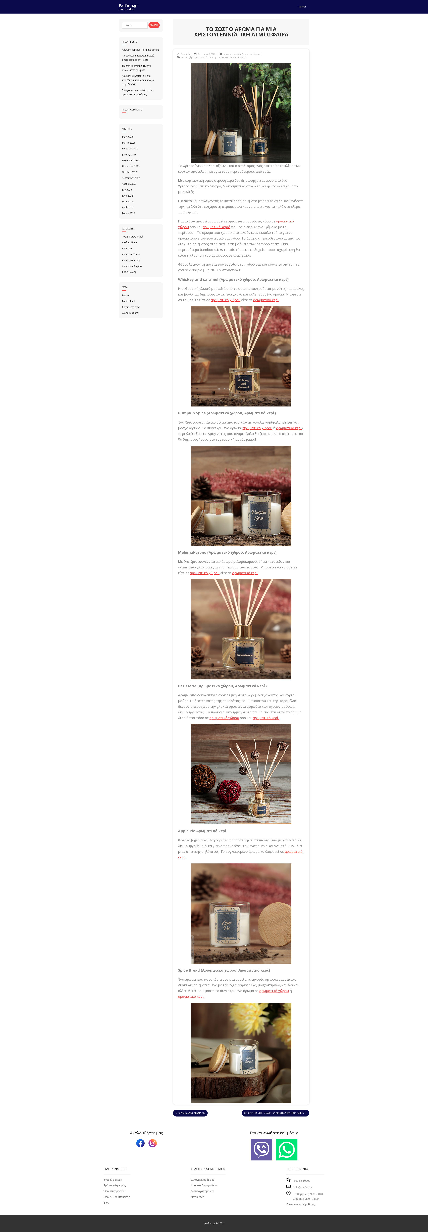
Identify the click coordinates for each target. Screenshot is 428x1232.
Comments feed (131, 307)
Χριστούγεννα (239, 57)
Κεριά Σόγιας (129, 271)
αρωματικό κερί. (266, 718)
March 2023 (128, 142)
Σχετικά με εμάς (113, 1179)
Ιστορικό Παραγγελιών (204, 1185)
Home (301, 7)
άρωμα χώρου (188, 57)
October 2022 (129, 172)
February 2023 (130, 148)
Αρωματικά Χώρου (251, 54)
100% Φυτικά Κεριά (132, 236)
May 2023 (127, 136)
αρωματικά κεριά (204, 57)
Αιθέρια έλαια (129, 242)
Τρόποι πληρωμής (115, 1185)
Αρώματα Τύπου (131, 254)
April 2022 (127, 207)
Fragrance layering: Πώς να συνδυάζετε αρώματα (136, 68)
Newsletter (197, 1197)
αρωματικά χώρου (223, 57)
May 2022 (127, 201)
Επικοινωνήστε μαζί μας (300, 1204)
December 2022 (130, 160)
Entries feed (128, 301)
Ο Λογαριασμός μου (203, 1179)
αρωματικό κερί (266, 300)
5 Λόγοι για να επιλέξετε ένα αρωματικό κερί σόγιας (137, 92)
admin (187, 54)
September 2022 (131, 178)
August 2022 (129, 183)
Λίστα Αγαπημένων (202, 1191)
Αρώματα (127, 248)
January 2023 (129, 154)
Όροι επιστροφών (114, 1191)
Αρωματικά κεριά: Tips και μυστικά (140, 49)
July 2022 (127, 189)
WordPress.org (130, 312)
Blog (106, 1202)
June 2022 (127, 195)
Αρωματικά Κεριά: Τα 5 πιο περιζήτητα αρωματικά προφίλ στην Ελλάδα (138, 80)
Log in (125, 295)
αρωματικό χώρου (225, 300)
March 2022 (128, 213)
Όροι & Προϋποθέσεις (117, 1197)
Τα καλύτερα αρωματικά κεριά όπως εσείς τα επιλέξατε (138, 57)
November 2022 (131, 166)
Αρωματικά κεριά (232, 54)
